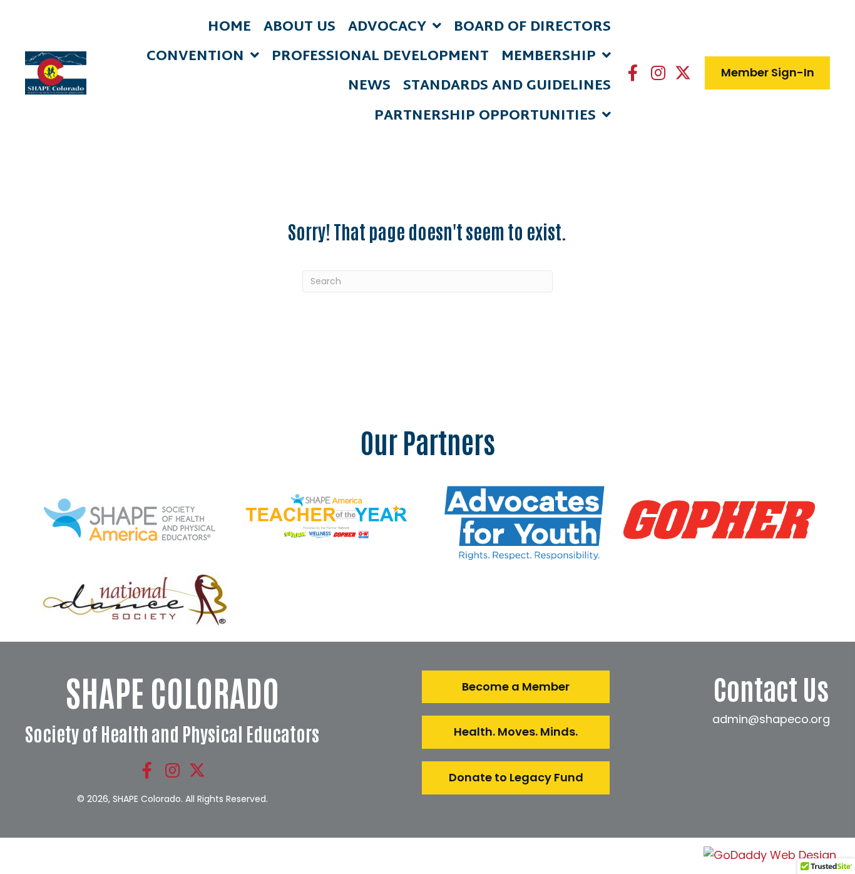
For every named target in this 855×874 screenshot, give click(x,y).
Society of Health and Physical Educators (172, 733)
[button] (632, 72)
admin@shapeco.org (771, 719)
